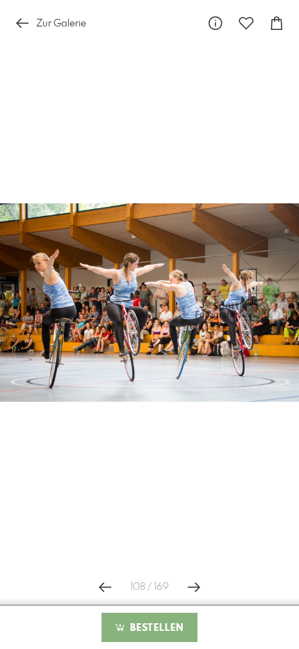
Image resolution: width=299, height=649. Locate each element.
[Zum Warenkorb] (276, 23)
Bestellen (155, 628)
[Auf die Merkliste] (246, 23)
